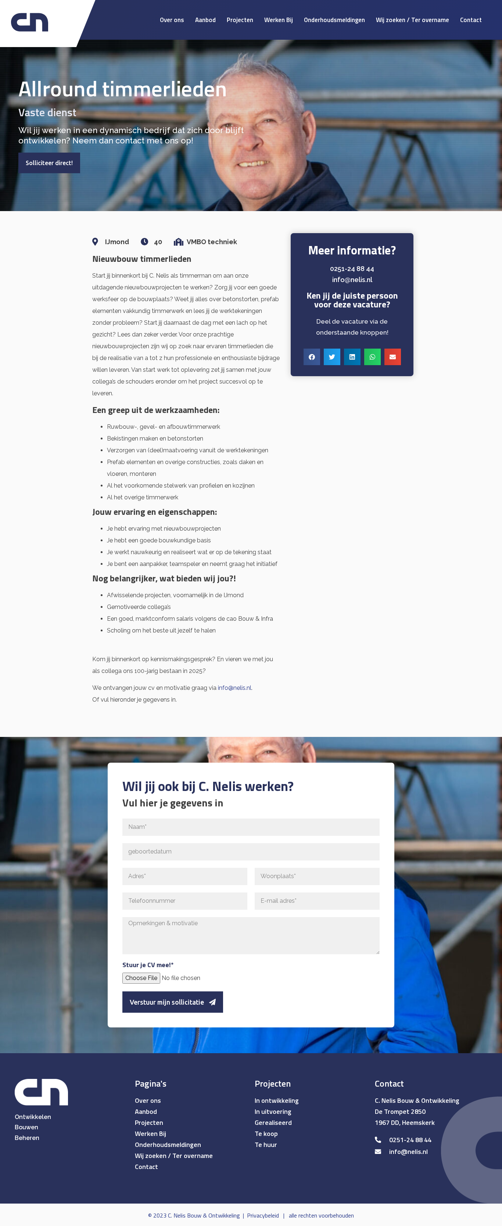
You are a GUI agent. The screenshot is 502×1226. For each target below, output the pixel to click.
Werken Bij (278, 20)
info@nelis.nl (234, 687)
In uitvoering (273, 1111)
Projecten (240, 20)
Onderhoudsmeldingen (334, 20)
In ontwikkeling (277, 1100)
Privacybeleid (263, 1215)
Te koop (266, 1133)
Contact (471, 20)
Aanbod (205, 20)
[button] (312, 357)
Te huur (266, 1145)
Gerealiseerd (273, 1122)
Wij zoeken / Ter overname (412, 20)
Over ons (172, 20)
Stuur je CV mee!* (148, 966)
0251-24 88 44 (352, 268)
